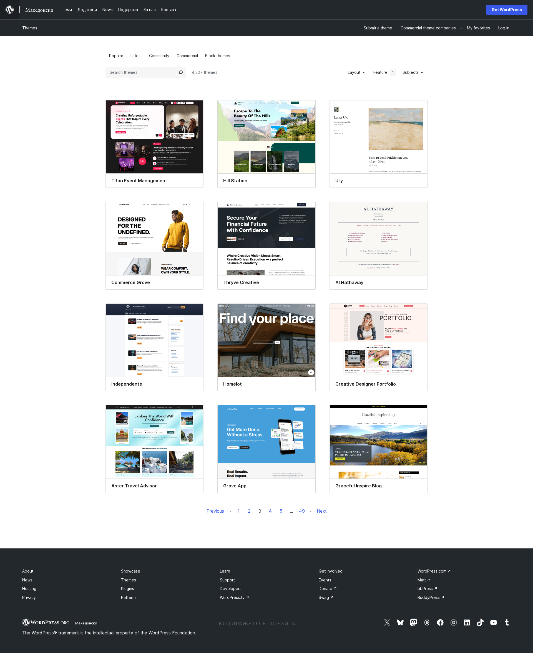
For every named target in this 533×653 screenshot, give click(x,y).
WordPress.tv (234, 597)
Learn (225, 571)
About (27, 571)
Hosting (29, 588)
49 (302, 511)
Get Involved (331, 571)
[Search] (180, 72)
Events (325, 580)
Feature (383, 72)
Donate (328, 588)
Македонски (86, 623)
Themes (29, 28)
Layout (354, 72)
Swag (326, 597)
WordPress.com (434, 571)
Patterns (129, 597)
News (27, 580)
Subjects (411, 72)
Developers (231, 588)
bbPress (428, 588)
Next (322, 511)
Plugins (127, 588)
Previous (215, 511)
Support (227, 580)
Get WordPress (507, 9)
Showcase (130, 571)
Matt (424, 580)
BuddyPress (431, 597)
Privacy (29, 597)
